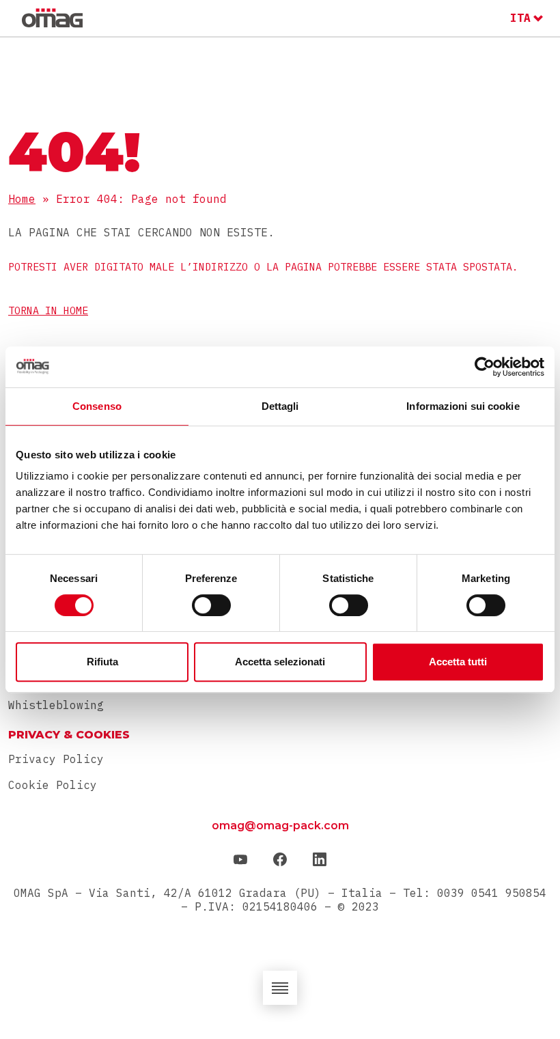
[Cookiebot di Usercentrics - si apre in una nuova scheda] (484, 367)
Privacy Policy (56, 759)
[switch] (211, 605)
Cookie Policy (52, 785)
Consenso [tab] (97, 406)
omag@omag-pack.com (280, 825)
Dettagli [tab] (280, 406)
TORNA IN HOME (48, 310)
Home (22, 199)
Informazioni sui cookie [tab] (462, 406)
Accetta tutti (458, 661)
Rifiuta (102, 661)
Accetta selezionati (280, 661)
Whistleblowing (56, 705)
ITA (520, 18)
